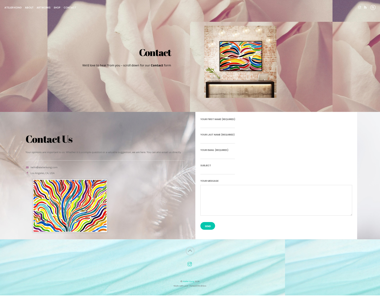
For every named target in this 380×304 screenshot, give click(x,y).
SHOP (57, 7)
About (29, 7)
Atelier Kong (13, 7)
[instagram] (359, 7)
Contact (70, 7)
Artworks (43, 7)
